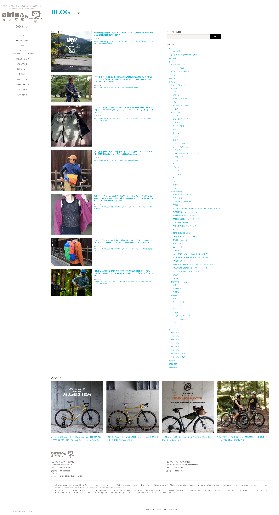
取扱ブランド (22, 69)
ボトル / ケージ (180, 157)
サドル (175, 129)
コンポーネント (178, 126)
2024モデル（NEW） (178, 353)
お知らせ (172, 75)
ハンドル (176, 164)
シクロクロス (178, 312)
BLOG (22, 35)
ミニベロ (176, 323)
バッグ (96, 251)
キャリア (178, 150)
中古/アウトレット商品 (179, 282)
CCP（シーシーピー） (181, 222)
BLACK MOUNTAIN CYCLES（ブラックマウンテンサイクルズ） (197, 208)
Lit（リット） (178, 247)
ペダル (175, 178)
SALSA (175, 275)
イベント (112, 41)
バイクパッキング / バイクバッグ (187, 153)
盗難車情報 (173, 364)
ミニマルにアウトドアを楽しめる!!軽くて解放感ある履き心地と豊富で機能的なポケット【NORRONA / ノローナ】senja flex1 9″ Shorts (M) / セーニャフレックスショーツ (123, 110)
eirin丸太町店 (104, 41)
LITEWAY (176, 250)
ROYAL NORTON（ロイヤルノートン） (187, 271)
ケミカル (176, 122)
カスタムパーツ (176, 112)
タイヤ (175, 140)
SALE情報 (112, 118)
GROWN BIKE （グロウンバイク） (186, 236)
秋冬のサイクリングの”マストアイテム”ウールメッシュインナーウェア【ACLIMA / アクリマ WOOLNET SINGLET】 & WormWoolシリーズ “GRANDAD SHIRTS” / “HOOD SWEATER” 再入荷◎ (123, 198)
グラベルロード (178, 302)
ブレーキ (176, 167)
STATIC (176, 278)
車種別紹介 (175, 295)
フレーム (176, 171)
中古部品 (176, 292)
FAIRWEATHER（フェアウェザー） (186, 226)
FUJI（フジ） (178, 229)
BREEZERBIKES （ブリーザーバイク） (187, 219)
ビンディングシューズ (181, 105)
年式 (170, 330)
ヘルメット (177, 109)
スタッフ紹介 (22, 64)
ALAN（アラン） (179, 198)
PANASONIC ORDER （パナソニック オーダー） (191, 257)
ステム (175, 136)
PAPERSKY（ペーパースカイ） (184, 261)
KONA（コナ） (178, 243)
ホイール (176, 185)
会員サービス (22, 79)
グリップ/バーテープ (180, 119)
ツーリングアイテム (180, 147)
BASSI (175, 205)
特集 (22, 45)
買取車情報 (173, 367)
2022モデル (175, 347)
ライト (175, 188)
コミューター (178, 309)
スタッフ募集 (22, 89)
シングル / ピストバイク (182, 316)
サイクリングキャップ (181, 98)
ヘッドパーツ (178, 181)
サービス (172, 79)
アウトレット (178, 285)
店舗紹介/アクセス (22, 59)
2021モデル (175, 343)
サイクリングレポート (179, 68)
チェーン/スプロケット (181, 143)
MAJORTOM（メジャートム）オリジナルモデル (191, 254)
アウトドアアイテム (123, 118)
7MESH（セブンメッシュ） (103, 281)
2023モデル (175, 350)
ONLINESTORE (22, 40)
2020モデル (175, 340)
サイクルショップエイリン (22, 511)
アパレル (134, 118)
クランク (176, 115)
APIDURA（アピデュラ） (182, 202)
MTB (174, 298)
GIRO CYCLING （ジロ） (182, 233)
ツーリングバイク (179, 319)
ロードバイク (178, 326)
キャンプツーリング (122, 41)
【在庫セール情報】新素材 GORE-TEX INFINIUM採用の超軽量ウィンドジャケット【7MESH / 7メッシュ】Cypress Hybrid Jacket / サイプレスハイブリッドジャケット (123, 273)
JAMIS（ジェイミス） (181, 240)
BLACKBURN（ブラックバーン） (185, 212)
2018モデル (175, 333)
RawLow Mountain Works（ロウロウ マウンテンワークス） (194, 264)
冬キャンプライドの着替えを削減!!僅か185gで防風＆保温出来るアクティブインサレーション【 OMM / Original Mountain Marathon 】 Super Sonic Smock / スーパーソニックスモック (123, 79)
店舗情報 (172, 360)
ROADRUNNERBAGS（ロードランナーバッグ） (191, 268)
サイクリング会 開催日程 (138, 41)
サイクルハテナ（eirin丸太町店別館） (127, 87)
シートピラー (178, 133)
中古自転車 (177, 288)
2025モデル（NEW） (178, 357)
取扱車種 (22, 74)
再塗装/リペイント (22, 84)
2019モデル (175, 336)
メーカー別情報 (176, 192)
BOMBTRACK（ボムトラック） (184, 215)
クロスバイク (178, 305)
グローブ (176, 95)
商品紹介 (172, 82)
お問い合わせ (22, 95)
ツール (175, 160)
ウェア (111, 87)
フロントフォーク (179, 174)
